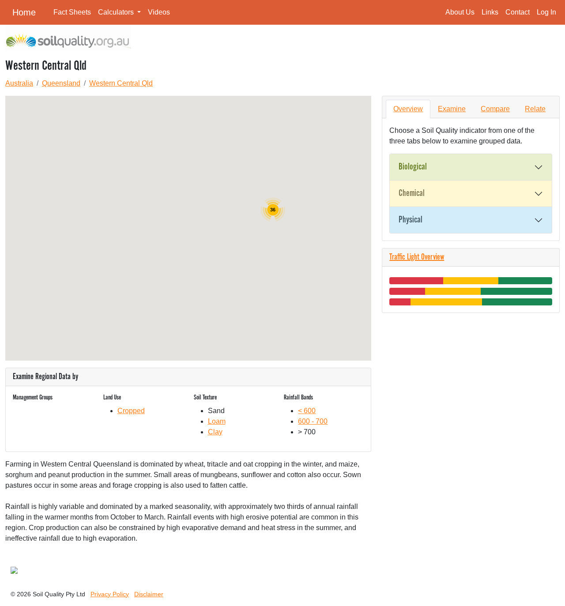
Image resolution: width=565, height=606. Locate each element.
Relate (535, 109)
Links (490, 12)
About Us (460, 12)
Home (24, 12)
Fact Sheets (72, 12)
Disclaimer (148, 594)
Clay (215, 432)
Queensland (61, 83)
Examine (452, 109)
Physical (410, 220)
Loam (217, 421)
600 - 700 (313, 421)
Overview (408, 109)
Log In (546, 12)
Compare (495, 109)
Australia (19, 83)
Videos (159, 12)
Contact (517, 12)
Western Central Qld (121, 83)
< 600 (307, 410)
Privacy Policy (109, 594)
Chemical (412, 193)
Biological (413, 167)
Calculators (117, 12)
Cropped (131, 410)
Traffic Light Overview (416, 257)
